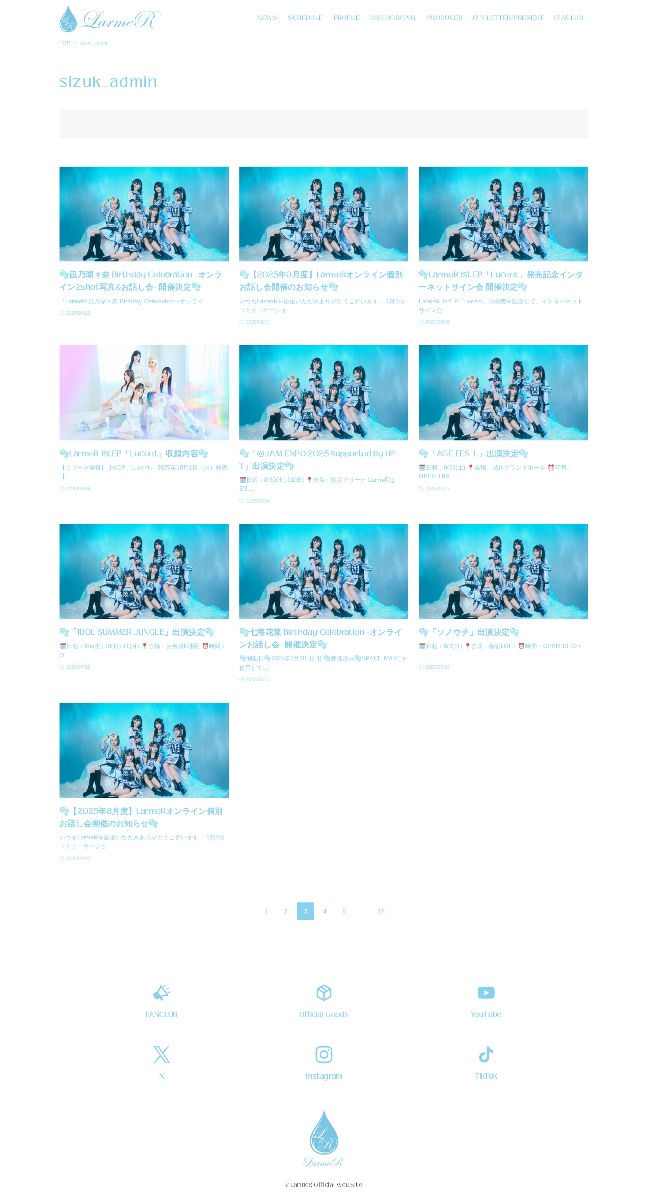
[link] (162, 1001)
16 (381, 911)
